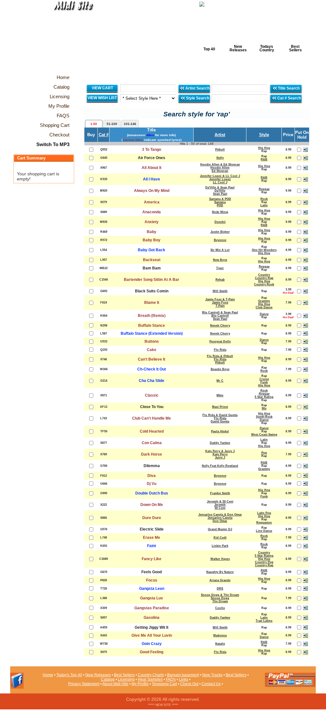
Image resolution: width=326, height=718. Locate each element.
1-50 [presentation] (93, 124)
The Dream (220, 601)
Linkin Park (220, 545)
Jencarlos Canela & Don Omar (220, 514)
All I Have (151, 179)
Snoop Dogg (220, 598)
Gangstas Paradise (151, 608)
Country (264, 274)
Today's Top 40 (69, 675)
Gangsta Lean (151, 588)
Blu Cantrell (220, 315)
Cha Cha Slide (151, 380)
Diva (151, 475)
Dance (264, 314)
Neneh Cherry (220, 325)
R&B (264, 159)
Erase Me (151, 537)
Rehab (220, 279)
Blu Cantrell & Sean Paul (220, 312)
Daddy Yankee (220, 442)
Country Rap (264, 278)
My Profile (140, 684)
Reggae (264, 189)
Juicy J (220, 457)
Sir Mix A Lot (220, 250)
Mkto (219, 395)
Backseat (151, 260)
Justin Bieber (220, 231)
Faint (151, 546)
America (151, 202)
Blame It (151, 302)
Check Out (189, 684)
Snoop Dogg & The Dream (220, 595)
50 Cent (220, 507)
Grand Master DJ (220, 529)
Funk (264, 382)
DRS (220, 588)
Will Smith (220, 291)
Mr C (219, 380)
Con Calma (152, 443)
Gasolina (151, 617)
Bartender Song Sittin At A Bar (151, 279)
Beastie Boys (220, 369)
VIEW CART (102, 88)
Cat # (104, 134)
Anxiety (152, 222)
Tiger (220, 268)
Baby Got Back (151, 250)
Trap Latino (264, 620)
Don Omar (220, 521)
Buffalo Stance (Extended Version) (152, 333)
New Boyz (220, 259)
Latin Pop (264, 513)
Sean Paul (220, 193)
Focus (151, 580)
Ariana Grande (219, 580)
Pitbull (220, 149)
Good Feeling (151, 652)
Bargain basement (183, 675)
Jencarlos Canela (220, 517)
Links (183, 679)
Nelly (220, 157)
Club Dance (264, 307)
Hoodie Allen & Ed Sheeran (220, 164)
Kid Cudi (220, 537)
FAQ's (171, 679)
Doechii (220, 221)
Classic (152, 395)
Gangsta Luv (151, 598)
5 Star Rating (264, 397)
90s (264, 408)
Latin (264, 205)
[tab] (94, 124)
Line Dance (264, 530)
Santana (220, 202)
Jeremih (220, 504)
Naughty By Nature (220, 572)
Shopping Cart (164, 684)
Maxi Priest (220, 406)
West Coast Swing (264, 434)
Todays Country (266, 48)
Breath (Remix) (152, 315)
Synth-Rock (264, 416)
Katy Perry (220, 454)
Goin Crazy (152, 643)
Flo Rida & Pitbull (220, 356)
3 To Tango (151, 149)
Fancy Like (151, 559)
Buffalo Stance (151, 325)
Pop (264, 452)
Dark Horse (151, 454)
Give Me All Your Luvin (151, 635)
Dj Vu (151, 483)
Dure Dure (151, 518)
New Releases (238, 48)
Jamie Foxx (220, 302)
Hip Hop (264, 148)
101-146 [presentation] (130, 124)
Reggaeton (264, 522)
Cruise (264, 379)
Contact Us (211, 684)
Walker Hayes (220, 558)
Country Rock (264, 284)
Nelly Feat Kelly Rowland (220, 465)
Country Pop (264, 562)
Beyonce (220, 240)
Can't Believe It (151, 359)
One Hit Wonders (264, 250)
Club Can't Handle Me (151, 418)
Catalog (108, 679)
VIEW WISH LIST (102, 98)
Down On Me (151, 504)
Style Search (197, 98)
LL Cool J (220, 182)
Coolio (220, 608)
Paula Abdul (220, 431)
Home (48, 675)
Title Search (289, 88)
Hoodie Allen (220, 167)
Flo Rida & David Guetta (219, 415)
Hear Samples (150, 679)
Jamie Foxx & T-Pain (220, 299)
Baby (151, 232)
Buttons (152, 341)
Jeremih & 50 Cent (220, 501)
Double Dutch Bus (151, 493)
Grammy (264, 301)
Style (264, 134)
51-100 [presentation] (112, 124)
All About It (151, 167)
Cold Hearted (152, 431)
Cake (151, 350)
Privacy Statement (83, 684)
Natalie (220, 643)
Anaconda (151, 212)
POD (220, 205)
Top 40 (209, 49)
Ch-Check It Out (151, 369)
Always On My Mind (151, 190)
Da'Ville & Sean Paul (220, 187)
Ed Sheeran (220, 170)
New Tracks (212, 675)
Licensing (126, 679)
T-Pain (220, 305)
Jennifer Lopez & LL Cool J (220, 176)
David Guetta (220, 421)
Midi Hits (69, 38)
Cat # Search (288, 98)
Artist (220, 134)
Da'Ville (220, 190)
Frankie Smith (220, 493)
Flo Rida (220, 349)
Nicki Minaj (220, 212)
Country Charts (151, 675)
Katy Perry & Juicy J (220, 451)
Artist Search (196, 88)
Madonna (220, 635)
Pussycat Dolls (220, 341)
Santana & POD (220, 199)
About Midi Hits (115, 684)
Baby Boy (151, 240)
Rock (264, 199)
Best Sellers (295, 48)
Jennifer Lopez (220, 179)
